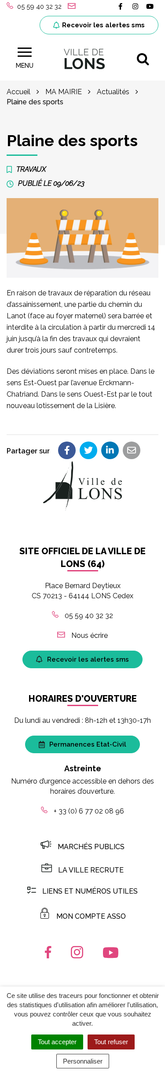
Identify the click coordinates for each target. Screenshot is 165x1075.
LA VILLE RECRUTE (91, 870)
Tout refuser (111, 1042)
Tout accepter (57, 1042)
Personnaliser (83, 1061)
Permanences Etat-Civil (87, 744)
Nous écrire (89, 635)
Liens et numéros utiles (90, 891)
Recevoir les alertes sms (103, 25)
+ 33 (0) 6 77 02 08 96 (88, 811)
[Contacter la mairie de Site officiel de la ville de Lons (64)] (73, 7)
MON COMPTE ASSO (91, 916)
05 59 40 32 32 (88, 615)
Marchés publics (91, 847)
